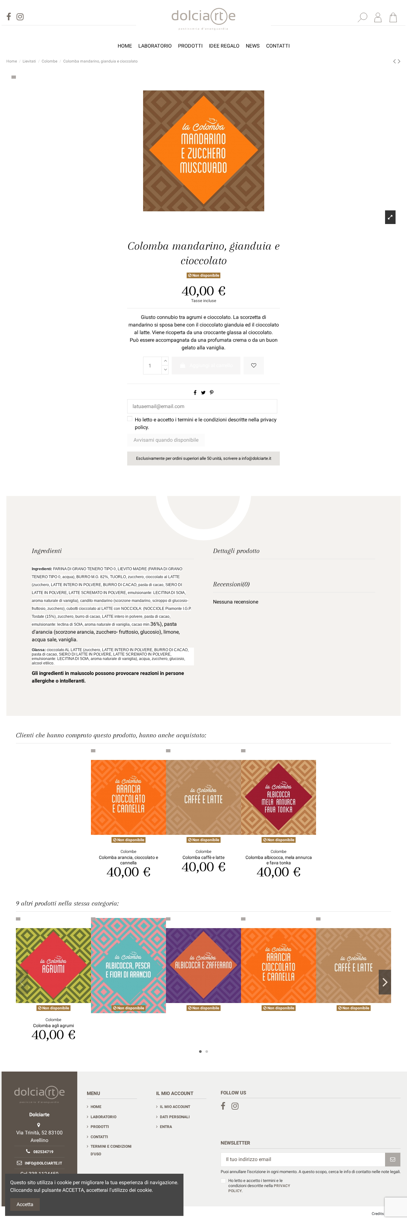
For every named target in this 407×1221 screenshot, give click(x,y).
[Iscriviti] (392, 1159)
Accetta (25, 1204)
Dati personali (175, 1117)
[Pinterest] (211, 393)
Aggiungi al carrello (211, 365)
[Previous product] (395, 61)
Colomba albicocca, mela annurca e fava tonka (278, 860)
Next (385, 982)
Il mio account (175, 1107)
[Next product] (399, 61)
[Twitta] (203, 393)
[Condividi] (195, 393)
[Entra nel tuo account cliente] (378, 17)
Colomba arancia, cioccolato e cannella (128, 860)
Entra (166, 1127)
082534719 (43, 1152)
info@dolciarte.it (43, 1163)
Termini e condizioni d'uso (111, 1150)
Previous (22, 982)
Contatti (99, 1137)
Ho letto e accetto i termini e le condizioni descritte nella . (206, 423)
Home (96, 1107)
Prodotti (100, 1127)
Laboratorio (103, 1117)
